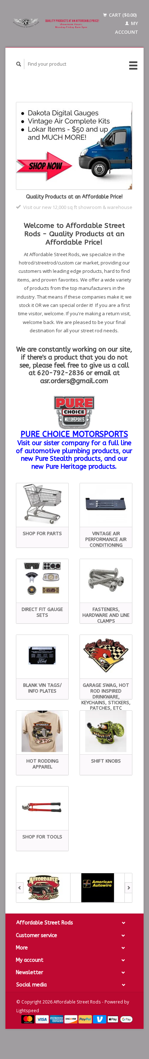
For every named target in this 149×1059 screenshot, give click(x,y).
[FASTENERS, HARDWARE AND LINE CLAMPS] (106, 579)
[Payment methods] (28, 1018)
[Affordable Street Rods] (57, 23)
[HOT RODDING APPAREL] (42, 731)
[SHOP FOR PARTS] (42, 504)
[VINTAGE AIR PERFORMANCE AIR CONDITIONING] (106, 504)
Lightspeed (27, 1010)
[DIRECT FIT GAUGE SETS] (42, 579)
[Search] (18, 64)
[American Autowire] (98, 887)
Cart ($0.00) (122, 15)
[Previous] (20, 887)
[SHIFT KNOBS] (106, 731)
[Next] (128, 887)
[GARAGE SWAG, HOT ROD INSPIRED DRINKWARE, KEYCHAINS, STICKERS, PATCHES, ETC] (106, 655)
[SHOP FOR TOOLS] (42, 807)
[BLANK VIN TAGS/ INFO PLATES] (42, 655)
